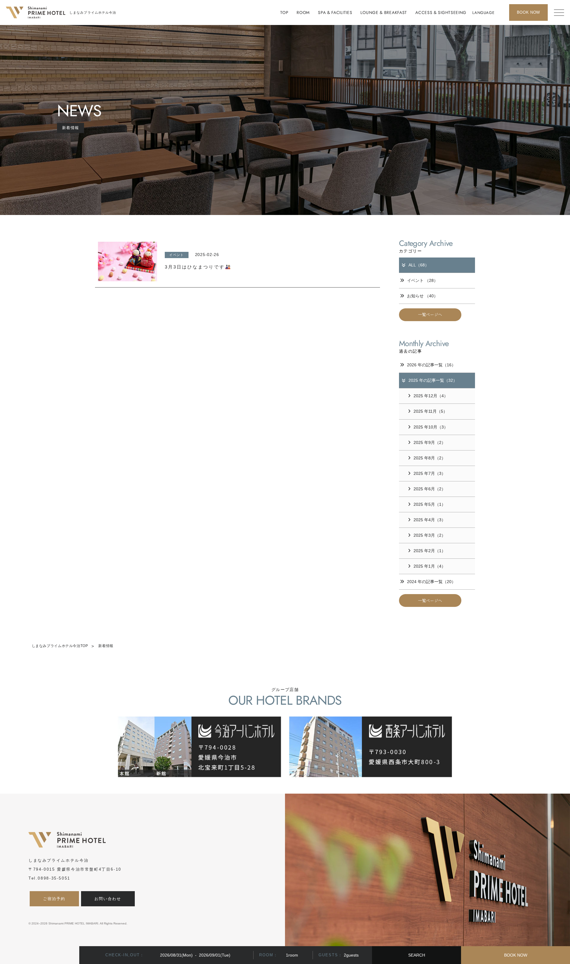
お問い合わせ (107, 899)
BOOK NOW (515, 955)
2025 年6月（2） (430, 488)
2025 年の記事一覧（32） (432, 380)
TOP (284, 12)
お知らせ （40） (422, 295)
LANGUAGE (483, 12)
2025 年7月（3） (430, 473)
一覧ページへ (430, 314)
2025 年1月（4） (430, 566)
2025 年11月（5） (430, 411)
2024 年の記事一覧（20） (431, 581)
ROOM (303, 12)
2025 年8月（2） (430, 458)
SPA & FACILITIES (335, 12)
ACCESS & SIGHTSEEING (440, 12)
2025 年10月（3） (431, 427)
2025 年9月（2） (430, 442)
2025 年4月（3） (430, 519)
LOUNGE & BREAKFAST (383, 12)
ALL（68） (418, 265)
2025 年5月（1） (430, 504)
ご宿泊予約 (54, 899)
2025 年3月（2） (430, 535)
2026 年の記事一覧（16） (431, 364)
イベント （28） (422, 280)
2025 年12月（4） (431, 395)
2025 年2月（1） (430, 550)
